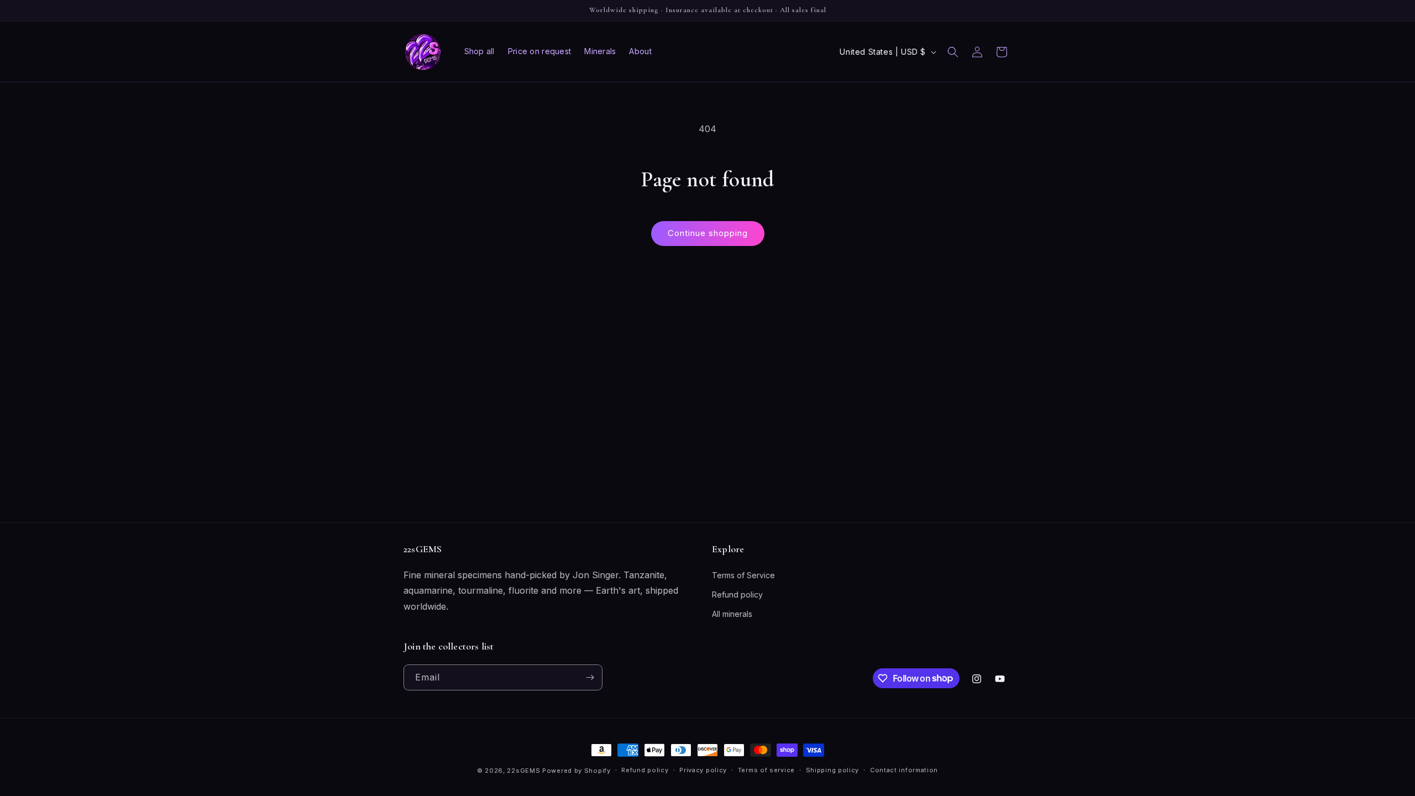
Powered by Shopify (576, 770)
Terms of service (766, 770)
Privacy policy (703, 770)
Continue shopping (708, 233)
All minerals (732, 614)
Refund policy (737, 594)
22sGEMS (523, 770)
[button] (953, 52)
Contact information (904, 770)
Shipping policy (833, 770)
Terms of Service (743, 575)
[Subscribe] (590, 677)
